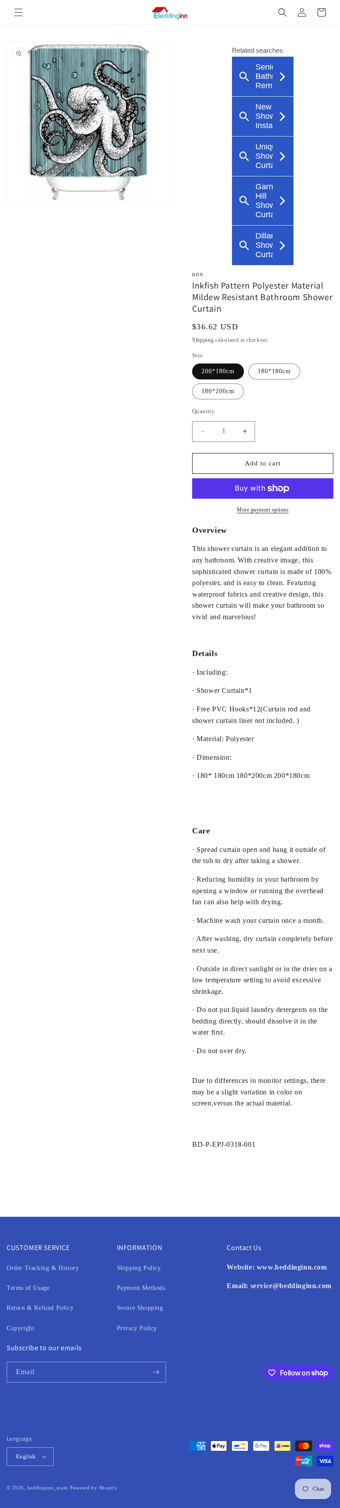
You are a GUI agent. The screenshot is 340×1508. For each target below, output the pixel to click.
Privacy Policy (137, 1328)
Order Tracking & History (43, 1268)
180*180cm (274, 371)
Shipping (203, 340)
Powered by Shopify (94, 1487)
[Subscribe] (156, 1372)
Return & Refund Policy (40, 1308)
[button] (18, 12)
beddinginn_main (48, 1487)
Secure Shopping (140, 1308)
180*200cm (218, 391)
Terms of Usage (28, 1288)
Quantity (203, 411)
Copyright (20, 1328)
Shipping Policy (139, 1268)
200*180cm (218, 371)
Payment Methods (141, 1288)
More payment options (263, 510)
